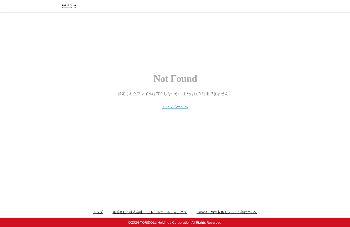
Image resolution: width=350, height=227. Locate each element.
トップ (98, 212)
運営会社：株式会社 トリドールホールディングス (150, 212)
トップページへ (175, 106)
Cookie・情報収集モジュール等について (227, 212)
